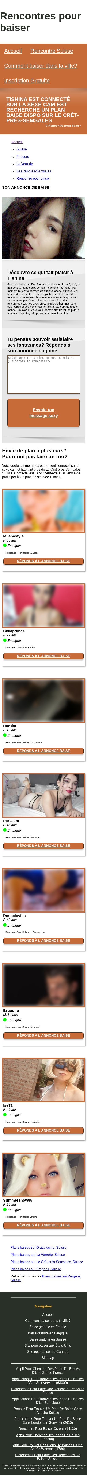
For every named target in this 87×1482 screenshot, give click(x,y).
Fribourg (22, 156)
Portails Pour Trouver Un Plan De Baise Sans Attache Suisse (48, 1410)
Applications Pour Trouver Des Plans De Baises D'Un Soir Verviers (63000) (48, 1381)
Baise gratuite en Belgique (48, 1333)
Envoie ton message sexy (43, 412)
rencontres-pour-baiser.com (18, 1465)
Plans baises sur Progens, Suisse (36, 1269)
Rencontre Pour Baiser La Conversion (25, 932)
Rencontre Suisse (51, 51)
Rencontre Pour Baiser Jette (20, 647)
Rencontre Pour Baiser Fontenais (22, 1122)
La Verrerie (24, 164)
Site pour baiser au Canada (47, 1351)
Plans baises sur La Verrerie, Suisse (38, 1254)
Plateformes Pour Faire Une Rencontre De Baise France (47, 1391)
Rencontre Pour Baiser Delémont (22, 1027)
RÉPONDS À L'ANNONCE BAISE (43, 561)
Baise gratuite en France (47, 1327)
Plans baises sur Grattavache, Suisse (39, 1247)
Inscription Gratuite (27, 80)
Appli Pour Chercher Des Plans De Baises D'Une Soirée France (48, 1370)
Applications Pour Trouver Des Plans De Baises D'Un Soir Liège (48, 1400)
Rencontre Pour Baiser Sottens (21, 1217)
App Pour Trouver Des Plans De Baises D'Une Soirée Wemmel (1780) (48, 1447)
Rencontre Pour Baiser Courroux (22, 837)
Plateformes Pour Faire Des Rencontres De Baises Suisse (47, 1457)
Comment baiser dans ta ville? (40, 66)
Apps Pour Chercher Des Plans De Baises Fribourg (48, 1437)
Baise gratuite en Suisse (48, 1339)
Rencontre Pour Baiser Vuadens (22, 552)
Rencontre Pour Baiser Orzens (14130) (48, 1429)
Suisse (21, 149)
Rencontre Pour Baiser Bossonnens (23, 742)
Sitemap (48, 1358)
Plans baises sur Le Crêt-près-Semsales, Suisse (47, 1262)
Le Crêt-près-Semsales (33, 171)
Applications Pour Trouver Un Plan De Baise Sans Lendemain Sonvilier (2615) (47, 1420)
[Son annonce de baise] (43, 531)
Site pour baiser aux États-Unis (47, 1345)
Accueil (13, 51)
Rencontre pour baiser (33, 178)
